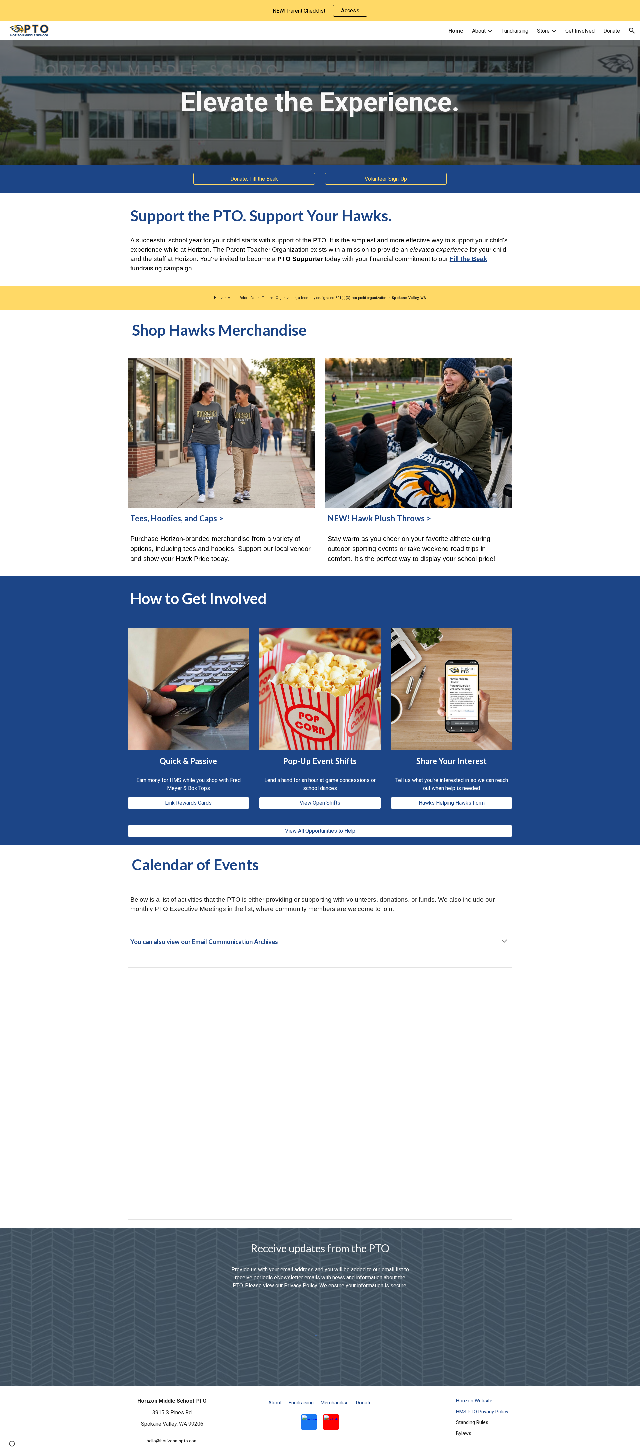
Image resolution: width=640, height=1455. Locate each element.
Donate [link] (611, 31)
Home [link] (455, 31)
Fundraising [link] (514, 31)
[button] (632, 31)
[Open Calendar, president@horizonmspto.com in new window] (499, 976)
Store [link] (543, 31)
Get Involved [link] (580, 31)
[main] (320, 102)
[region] (320, 10)
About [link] (479, 31)
